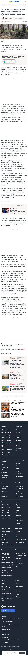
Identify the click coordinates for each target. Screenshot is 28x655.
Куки (15, 653)
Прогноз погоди (20, 450)
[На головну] (14, 2)
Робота (18, 432)
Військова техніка (7, 544)
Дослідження (19, 496)
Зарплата (18, 429)
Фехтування (19, 476)
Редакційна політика (7, 621)
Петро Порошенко (7, 570)
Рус (26, 1)
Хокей (17, 471)
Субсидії (18, 437)
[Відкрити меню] (2, 2)
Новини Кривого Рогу (6, 446)
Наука (3, 483)
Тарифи (4, 472)
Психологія (19, 494)
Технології (5, 486)
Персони (3, 550)
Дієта (17, 491)
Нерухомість (5, 470)
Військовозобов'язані (22, 539)
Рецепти (17, 580)
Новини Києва (6, 429)
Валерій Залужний (7, 565)
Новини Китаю (6, 515)
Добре (22, 653)
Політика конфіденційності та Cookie (12, 618)
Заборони (19, 561)
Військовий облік (20, 542)
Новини (3, 426)
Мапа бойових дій (7, 531)
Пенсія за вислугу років (7, 599)
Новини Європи (6, 505)
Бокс (17, 466)
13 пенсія (5, 584)
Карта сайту (5, 637)
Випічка (18, 584)
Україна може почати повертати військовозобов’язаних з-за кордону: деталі (17, 211)
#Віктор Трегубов (18, 396)
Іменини (18, 566)
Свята (17, 550)
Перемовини (5, 537)
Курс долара (5, 475)
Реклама (4, 626)
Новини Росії (5, 510)
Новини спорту (19, 460)
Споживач (19, 507)
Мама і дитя (19, 486)
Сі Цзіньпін (5, 559)
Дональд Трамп (6, 557)
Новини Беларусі (7, 518)
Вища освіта (19, 445)
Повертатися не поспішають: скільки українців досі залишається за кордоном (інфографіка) (18, 377)
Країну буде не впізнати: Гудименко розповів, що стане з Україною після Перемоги (17, 389)
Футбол (18, 463)
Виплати (18, 435)
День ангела (19, 563)
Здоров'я (17, 483)
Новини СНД (5, 512)
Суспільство (18, 426)
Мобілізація (18, 528)
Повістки (18, 531)
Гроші (4, 464)
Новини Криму (6, 452)
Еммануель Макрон (7, 562)
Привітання (19, 523)
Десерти (18, 591)
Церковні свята (20, 553)
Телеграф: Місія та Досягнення (10, 639)
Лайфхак (18, 518)
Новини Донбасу (7, 449)
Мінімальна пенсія (7, 596)
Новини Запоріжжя (7, 443)
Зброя (4, 539)
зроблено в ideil (6, 650)
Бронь (17, 534)
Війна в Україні (5, 528)
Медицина (19, 440)
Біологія (4, 491)
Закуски (18, 597)
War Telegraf (12, 206)
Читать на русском (6, 21)
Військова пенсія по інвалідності (7, 592)
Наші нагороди (6, 629)
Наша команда (6, 634)
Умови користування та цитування (11, 624)
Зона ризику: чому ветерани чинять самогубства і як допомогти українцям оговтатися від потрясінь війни (17, 364)
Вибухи (4, 534)
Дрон (3, 494)
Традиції (18, 558)
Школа (18, 443)
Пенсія (3, 580)
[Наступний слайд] (26, 5)
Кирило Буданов (6, 567)
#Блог (6, 396)
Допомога (19, 448)
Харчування (19, 488)
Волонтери (5, 542)
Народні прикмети (21, 555)
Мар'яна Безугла (7, 572)
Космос (4, 488)
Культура (18, 515)
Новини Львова (6, 440)
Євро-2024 (19, 473)
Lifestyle (17, 501)
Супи (17, 589)
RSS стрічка (5, 642)
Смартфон (5, 496)
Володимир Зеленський (5, 553)
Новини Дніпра (6, 435)
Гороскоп (18, 505)
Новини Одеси (6, 437)
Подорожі (18, 512)
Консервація (19, 586)
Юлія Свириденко (7, 575)
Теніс (17, 468)
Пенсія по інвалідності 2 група (6, 588)
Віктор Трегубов (8, 18)
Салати (18, 594)
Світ (2, 501)
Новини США (6, 507)
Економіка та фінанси (5, 460)
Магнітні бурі (19, 520)
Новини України (12, 372)
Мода (17, 510)
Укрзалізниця (6, 477)
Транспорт (5, 467)
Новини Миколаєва (7, 455)
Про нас (4, 616)
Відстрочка (19, 537)
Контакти (4, 632)
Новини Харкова (7, 432)
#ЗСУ (10, 396)
